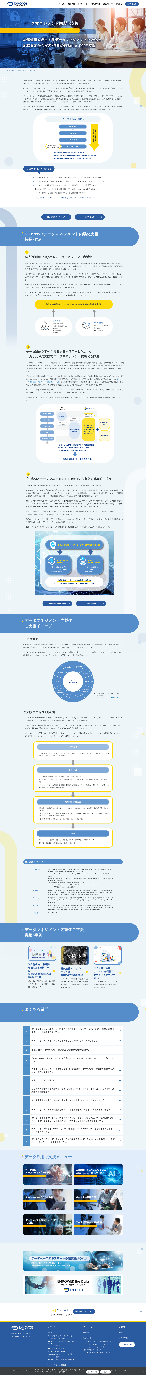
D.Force (22, 1370)
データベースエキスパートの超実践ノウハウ (98, 1341)
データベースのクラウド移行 (57, 1351)
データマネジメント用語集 (92, 1350)
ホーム (9, 70)
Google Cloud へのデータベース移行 (61, 1354)
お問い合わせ (132, 4)
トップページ (50, 1327)
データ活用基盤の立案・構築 (56, 1348)
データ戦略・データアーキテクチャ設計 (60, 1336)
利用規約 (125, 1370)
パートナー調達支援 (54, 1346)
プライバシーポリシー (116, 1370)
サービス (61, 4)
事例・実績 (71, 4)
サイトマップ (132, 1370)
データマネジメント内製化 (56, 1338)
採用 (120, 1332)
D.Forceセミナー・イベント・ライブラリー (97, 1352)
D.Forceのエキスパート (90, 1327)
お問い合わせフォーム (83, 1311)
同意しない (105, 1372)
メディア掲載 (95, 4)
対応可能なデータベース (56, 217)
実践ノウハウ (108, 4)
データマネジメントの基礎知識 (56, 1365)
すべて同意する (92, 1372)
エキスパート (83, 4)
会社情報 (119, 4)
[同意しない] (144, 1371)
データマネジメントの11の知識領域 (107, 697)
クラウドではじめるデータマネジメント (98, 1344)
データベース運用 (61, 1358)
